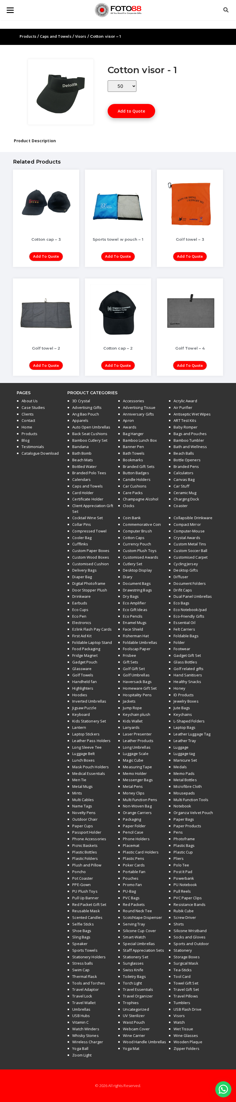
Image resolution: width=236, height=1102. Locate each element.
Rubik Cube (184, 910)
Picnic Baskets (84, 845)
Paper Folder (134, 825)
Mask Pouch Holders (90, 766)
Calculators (183, 472)
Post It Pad (183, 871)
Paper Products (187, 825)
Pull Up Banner (85, 897)
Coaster (181, 505)
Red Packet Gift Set (89, 904)
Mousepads (184, 793)
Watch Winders (85, 1028)
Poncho (79, 871)
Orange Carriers (137, 812)
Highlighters (82, 688)
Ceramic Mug (185, 492)
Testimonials (33, 446)
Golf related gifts (188, 668)
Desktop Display (137, 570)
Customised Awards (140, 557)
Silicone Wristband (190, 930)
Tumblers (182, 1002)
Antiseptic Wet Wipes (192, 414)
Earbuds (79, 603)
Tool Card (182, 976)
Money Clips (133, 793)
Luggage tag (184, 753)
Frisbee (129, 655)
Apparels (80, 420)
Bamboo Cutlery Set (89, 440)
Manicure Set (185, 760)
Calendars (81, 479)
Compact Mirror (187, 524)
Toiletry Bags (134, 976)
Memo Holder (135, 773)
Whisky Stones (85, 1035)
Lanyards (131, 727)
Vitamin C (80, 1022)
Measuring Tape (137, 766)
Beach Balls (184, 453)
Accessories (133, 400)
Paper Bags (184, 819)
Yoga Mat (131, 1048)
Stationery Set (135, 956)
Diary (127, 576)
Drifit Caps (183, 590)
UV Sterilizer (133, 1015)
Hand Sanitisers (188, 675)
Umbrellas (81, 1009)
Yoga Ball (80, 1048)
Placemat (131, 845)
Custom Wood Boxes (90, 557)
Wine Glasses (186, 1035)
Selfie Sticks (83, 924)
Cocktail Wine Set (87, 517)
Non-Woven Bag (137, 806)
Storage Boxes (186, 956)
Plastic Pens (133, 858)
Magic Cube (133, 760)
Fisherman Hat (136, 635)
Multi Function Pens (140, 799)
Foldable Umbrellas (140, 642)
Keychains (183, 714)
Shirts (179, 924)
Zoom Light (82, 1055)
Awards (129, 427)
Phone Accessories (89, 838)
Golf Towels (82, 675)
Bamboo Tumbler (189, 440)
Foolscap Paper (136, 648)
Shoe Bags (81, 930)
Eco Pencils (132, 616)
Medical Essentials (88, 773)
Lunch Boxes (83, 760)
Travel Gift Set (186, 989)
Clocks (128, 505)
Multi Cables (83, 799)
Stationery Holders (89, 956)
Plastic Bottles (84, 852)
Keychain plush (136, 714)
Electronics (81, 622)
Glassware (82, 668)
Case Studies (33, 407)
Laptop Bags (184, 727)
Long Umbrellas (136, 747)
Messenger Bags (138, 779)
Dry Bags (131, 596)
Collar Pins (81, 524)
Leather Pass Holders (91, 740)
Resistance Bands (189, 904)
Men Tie (79, 779)
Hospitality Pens (137, 694)
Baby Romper (185, 427)
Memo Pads (184, 773)
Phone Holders (136, 838)
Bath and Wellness (190, 446)
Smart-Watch (134, 937)
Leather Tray (185, 740)
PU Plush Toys (84, 891)
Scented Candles (87, 917)
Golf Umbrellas (136, 675)
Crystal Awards (187, 537)
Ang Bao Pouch (85, 414)
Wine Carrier (134, 1035)
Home (27, 427)
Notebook (182, 806)
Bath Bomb (82, 453)
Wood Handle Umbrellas (144, 1041)
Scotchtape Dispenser (142, 917)
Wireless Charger (87, 1041)
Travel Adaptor (85, 989)
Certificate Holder (87, 499)
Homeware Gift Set (140, 688)
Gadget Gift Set (187, 655)
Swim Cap (81, 969)
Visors (80, 36)
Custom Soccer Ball (190, 550)
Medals (180, 766)
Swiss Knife (133, 969)
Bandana (80, 446)
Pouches (130, 878)
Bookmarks (133, 459)
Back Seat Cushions (89, 433)
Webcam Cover (136, 1028)
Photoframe (184, 838)
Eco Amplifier (134, 603)
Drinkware (81, 596)
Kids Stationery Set (89, 721)
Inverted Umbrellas (89, 701)
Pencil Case (133, 832)
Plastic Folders (85, 858)
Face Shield (133, 629)
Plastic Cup (183, 852)
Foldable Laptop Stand (92, 642)
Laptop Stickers (86, 734)
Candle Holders (136, 479)
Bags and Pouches (190, 433)
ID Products (184, 694)
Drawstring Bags (137, 590)
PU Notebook (185, 884)
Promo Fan (132, 884)
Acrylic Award (185, 400)
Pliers (179, 858)
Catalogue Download (40, 453)
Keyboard (81, 714)
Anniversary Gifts (138, 414)
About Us (30, 400)
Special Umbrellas (139, 943)
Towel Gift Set (186, 983)
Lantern (79, 727)
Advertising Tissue (139, 407)
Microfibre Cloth (188, 786)
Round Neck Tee (137, 910)
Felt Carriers (184, 629)
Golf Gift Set (133, 668)
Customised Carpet (191, 557)
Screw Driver (185, 917)
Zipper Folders (186, 1048)
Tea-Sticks (183, 969)
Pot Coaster (82, 878)
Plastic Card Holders (141, 852)
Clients (28, 414)
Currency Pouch (137, 544)
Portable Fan (134, 871)
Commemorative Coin (142, 524)
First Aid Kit (81, 635)
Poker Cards (134, 865)
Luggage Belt (83, 753)
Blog (25, 440)
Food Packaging (86, 648)
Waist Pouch (134, 1022)
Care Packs (133, 492)
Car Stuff (181, 486)
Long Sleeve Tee (87, 747)
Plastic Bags (184, 845)
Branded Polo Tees (89, 472)
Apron (128, 420)
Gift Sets (130, 662)
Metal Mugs (82, 786)
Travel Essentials (138, 989)
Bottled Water (84, 466)
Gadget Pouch (84, 662)
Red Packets (134, 904)
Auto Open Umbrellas (91, 427)
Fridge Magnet (84, 655)
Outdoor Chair (84, 819)
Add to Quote (131, 111)
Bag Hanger (133, 433)
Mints (77, 793)
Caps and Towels (55, 36)
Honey (179, 688)
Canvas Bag (184, 479)
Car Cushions (134, 486)
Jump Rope (132, 707)
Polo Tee (181, 865)
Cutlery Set (132, 563)
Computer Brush (137, 531)
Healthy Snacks (187, 681)
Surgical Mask (186, 963)
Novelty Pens (84, 812)
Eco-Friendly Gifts (189, 616)
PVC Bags (131, 897)
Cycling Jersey (186, 563)
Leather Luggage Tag (192, 734)
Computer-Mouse (189, 531)
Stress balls (82, 963)
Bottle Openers (187, 459)
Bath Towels (133, 453)
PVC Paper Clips (188, 897)
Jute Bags (182, 707)
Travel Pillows (186, 996)
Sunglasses (133, 963)
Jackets (129, 701)
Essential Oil (184, 622)
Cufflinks (80, 544)
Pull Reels (182, 891)
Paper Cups (82, 825)
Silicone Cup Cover (139, 930)
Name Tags (82, 806)
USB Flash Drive (187, 1009)
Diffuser (181, 576)
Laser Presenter (137, 734)
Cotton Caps (133, 537)
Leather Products (138, 740)
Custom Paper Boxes (90, 550)
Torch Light (132, 983)
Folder (179, 642)
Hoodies (79, 694)
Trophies (131, 1002)
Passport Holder (86, 832)
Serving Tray (134, 924)
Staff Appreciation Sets (143, 950)
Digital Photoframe (88, 583)
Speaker (79, 943)
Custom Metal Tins (190, 544)
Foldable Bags (186, 635)
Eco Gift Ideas (135, 609)
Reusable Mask (86, 910)
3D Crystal (81, 400)
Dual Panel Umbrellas (193, 596)
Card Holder (83, 492)
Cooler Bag (82, 537)
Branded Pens (186, 466)
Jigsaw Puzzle (84, 707)
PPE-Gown (81, 884)
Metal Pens (133, 786)
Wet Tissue (183, 1028)
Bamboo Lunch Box (140, 440)
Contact (28, 420)
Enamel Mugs (134, 622)
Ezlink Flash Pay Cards (92, 629)
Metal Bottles (185, 779)
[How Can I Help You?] (223, 1089)
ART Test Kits (185, 420)
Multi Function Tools (191, 799)
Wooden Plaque (188, 1041)
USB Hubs (81, 1015)
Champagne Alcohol (140, 499)
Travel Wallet (83, 1002)
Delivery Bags (84, 570)
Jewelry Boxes (186, 701)
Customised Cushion (90, 563)
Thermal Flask (84, 976)
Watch (179, 1022)
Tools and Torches (88, 983)
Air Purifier (183, 407)
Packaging (132, 819)
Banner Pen (133, 446)
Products (28, 36)
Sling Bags (81, 937)
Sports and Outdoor (191, 943)
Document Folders (190, 583)
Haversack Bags (137, 681)
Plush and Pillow (86, 865)
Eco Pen (79, 616)
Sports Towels (84, 950)
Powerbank (184, 878)
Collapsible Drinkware (193, 517)
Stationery (183, 950)
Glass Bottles (185, 662)
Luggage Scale (135, 753)
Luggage (181, 747)
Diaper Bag (82, 576)
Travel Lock (82, 996)
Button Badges (136, 472)
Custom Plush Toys (140, 550)
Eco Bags (181, 603)
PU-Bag (129, 891)
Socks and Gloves (189, 937)
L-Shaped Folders (189, 721)
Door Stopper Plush (89, 590)
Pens (178, 832)
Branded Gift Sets (139, 466)
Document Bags (137, 583)
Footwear (182, 648)
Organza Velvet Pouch (193, 812)
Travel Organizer (138, 996)
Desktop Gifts (186, 570)
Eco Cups (80, 609)
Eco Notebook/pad (190, 609)
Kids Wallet (132, 721)
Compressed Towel (89, 531)
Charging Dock (186, 499)
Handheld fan (84, 681)
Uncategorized (136, 1009)
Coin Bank (132, 517)
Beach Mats (82, 459)
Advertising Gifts (87, 407)
